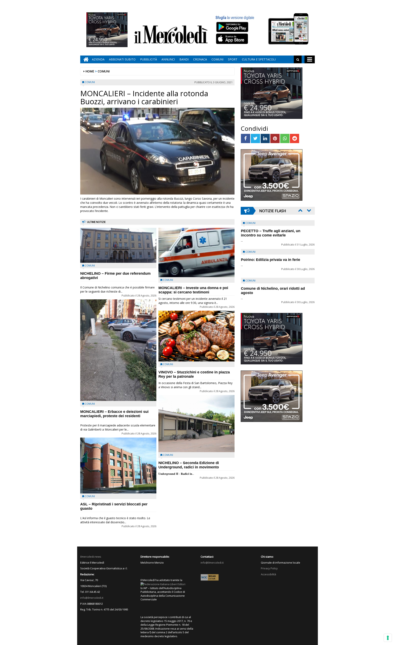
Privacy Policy (269, 568)
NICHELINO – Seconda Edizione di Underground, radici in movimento (188, 465)
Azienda (98, 59)
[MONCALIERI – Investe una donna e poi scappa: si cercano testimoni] (196, 252)
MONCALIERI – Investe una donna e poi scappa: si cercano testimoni (193, 290)
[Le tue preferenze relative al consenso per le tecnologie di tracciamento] (388, 638)
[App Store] (232, 38)
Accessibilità (268, 574)
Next (308, 210)
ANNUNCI (168, 59)
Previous (300, 210)
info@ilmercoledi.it (91, 598)
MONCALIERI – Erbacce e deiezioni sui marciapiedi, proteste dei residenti (114, 414)
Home (89, 71)
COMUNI (217, 59)
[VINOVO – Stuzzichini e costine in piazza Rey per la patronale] (196, 336)
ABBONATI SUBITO (122, 59)
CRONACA (200, 59)
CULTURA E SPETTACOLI (259, 59)
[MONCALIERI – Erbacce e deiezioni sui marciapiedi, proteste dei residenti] (118, 350)
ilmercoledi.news (90, 556)
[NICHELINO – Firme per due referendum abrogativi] (118, 245)
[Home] (85, 59)
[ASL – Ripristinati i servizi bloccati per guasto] (118, 465)
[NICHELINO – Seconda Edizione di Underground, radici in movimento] (196, 423)
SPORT (232, 59)
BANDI (184, 59)
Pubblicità (148, 59)
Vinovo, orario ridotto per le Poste (271, 231)
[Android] (232, 26)
